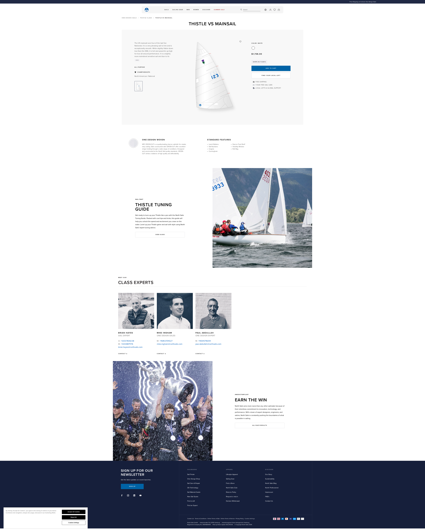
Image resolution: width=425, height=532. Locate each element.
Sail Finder (191, 474)
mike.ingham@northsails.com (169, 344)
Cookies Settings (73, 523)
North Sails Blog (270, 483)
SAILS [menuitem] (166, 9)
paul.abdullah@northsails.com (208, 344)
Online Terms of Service (228, 518)
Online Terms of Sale (213, 518)
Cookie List (190, 518)
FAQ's (267, 497)
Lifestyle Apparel (232, 474)
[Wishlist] (274, 9)
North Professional (271, 488)
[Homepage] (146, 10)
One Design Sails (129, 18)
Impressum (269, 492)
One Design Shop (193, 479)
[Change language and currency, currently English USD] (266, 9)
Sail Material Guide (193, 492)
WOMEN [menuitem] (196, 9)
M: (125, 344)
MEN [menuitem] (188, 9)
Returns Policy (231, 492)
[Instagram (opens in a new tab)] (128, 495)
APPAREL (229, 469)
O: (126, 341)
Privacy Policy (240, 518)
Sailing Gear (230, 479)
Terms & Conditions (201, 518)
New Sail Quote (192, 497)
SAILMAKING (192, 469)
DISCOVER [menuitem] (206, 9)
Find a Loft (191, 501)
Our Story (268, 474)
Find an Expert (192, 505)
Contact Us (269, 501)
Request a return (232, 497)
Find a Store (230, 483)
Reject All (74, 517)
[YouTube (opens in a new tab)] (140, 495)
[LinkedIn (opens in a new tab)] (134, 495)
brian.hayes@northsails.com (130, 347)
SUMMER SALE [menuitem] (219, 9)
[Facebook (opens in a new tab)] (122, 495)
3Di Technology (192, 488)
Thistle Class (146, 18)
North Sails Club (231, 488)
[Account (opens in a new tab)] (270, 9)
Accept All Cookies (74, 512)
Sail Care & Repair (193, 483)
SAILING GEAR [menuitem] (177, 9)
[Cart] (278, 9)
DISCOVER (269, 469)
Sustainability (269, 479)
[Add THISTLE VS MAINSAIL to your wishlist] (240, 41)
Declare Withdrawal (233, 501)
